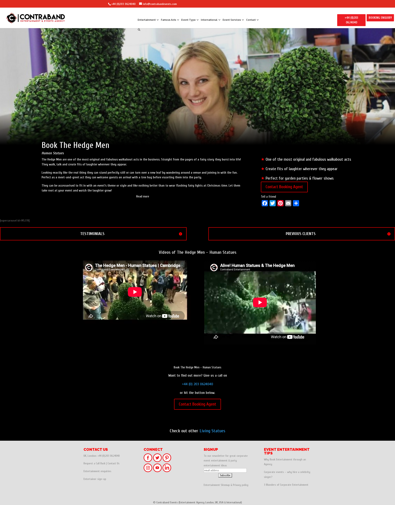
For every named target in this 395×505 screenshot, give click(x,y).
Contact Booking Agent (284, 186)
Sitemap (225, 485)
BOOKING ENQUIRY (380, 18)
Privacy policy (240, 485)
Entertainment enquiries (97, 471)
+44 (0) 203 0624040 (197, 384)
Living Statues (212, 431)
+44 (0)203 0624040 (123, 4)
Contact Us (114, 463)
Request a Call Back (94, 463)
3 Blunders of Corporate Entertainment (286, 485)
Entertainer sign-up (95, 479)
